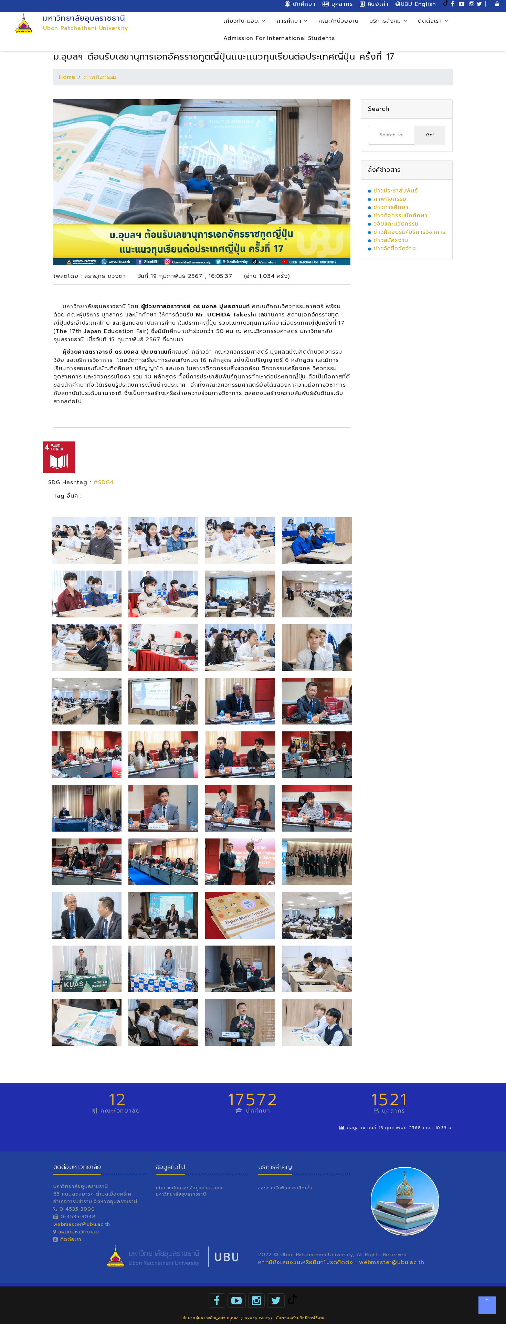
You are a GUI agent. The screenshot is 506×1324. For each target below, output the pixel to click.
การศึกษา (290, 21)
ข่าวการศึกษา (391, 207)
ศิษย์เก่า (376, 4)
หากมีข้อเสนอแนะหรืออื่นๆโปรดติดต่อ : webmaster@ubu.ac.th (341, 1262)
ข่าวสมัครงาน (390, 240)
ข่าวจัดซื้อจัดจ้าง (394, 248)
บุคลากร (340, 4)
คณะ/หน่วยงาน (338, 21)
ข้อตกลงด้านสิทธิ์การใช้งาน (300, 1318)
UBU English (418, 4)
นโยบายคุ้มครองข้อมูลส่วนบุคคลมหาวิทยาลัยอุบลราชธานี (189, 1191)
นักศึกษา (303, 4)
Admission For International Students (279, 38)
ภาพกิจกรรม (100, 77)
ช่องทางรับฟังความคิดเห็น (285, 1188)
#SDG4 (103, 482)
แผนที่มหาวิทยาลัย (79, 1232)
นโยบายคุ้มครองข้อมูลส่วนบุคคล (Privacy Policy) (226, 1318)
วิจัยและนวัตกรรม (395, 224)
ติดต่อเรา (431, 21)
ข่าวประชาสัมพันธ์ (395, 191)
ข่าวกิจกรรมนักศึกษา (400, 215)
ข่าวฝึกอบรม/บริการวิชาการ (409, 232)
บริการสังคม (386, 21)
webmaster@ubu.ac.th (81, 1224)
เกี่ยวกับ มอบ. (242, 21)
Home (67, 77)
